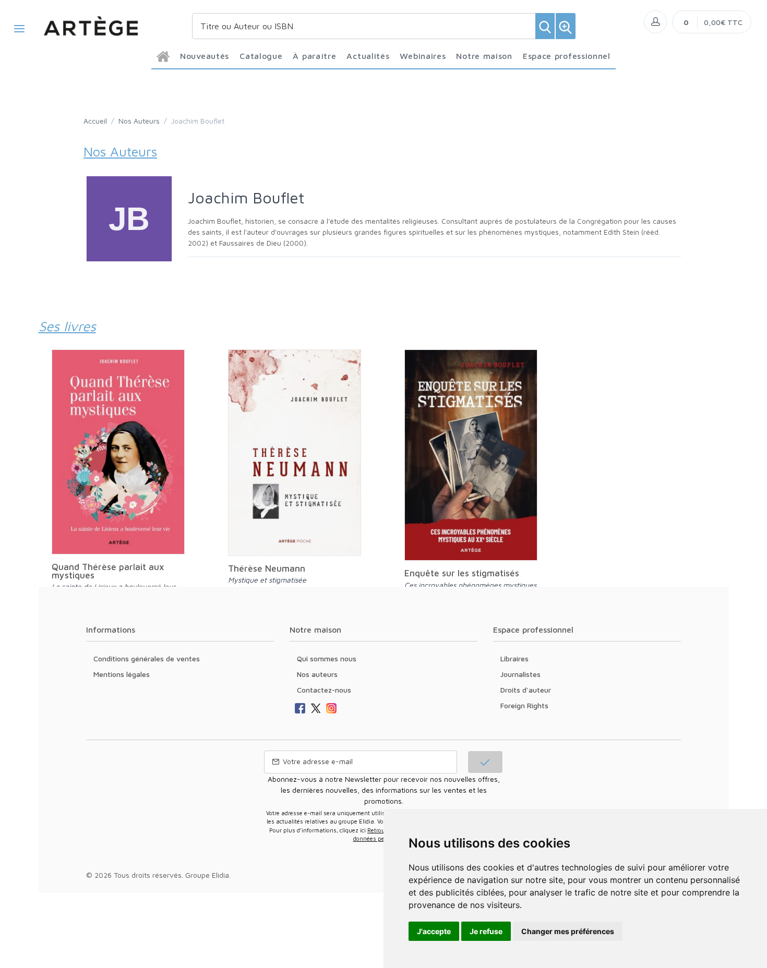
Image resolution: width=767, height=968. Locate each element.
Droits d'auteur (525, 689)
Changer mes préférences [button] (567, 931)
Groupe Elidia (207, 874)
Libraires (514, 658)
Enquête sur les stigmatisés (461, 573)
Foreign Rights (524, 705)
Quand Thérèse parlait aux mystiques (108, 571)
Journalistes (520, 674)
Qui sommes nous (326, 658)
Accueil (95, 120)
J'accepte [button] (434, 931)
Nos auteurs (317, 674)
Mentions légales (121, 674)
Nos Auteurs (139, 120)
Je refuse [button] (486, 931)
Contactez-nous (324, 689)
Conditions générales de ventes (146, 658)
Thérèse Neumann (266, 568)
